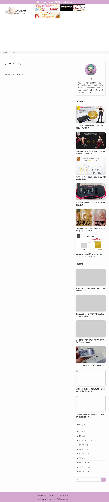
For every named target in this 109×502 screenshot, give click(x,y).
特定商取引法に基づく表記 (46, 495)
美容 (81, 458)
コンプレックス (85, 440)
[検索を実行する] (103, 480)
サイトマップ (84, 462)
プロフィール (84, 467)
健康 (81, 436)
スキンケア (83, 449)
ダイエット (83, 454)
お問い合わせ (84, 471)
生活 (81, 431)
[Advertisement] (54, 35)
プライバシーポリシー (64, 495)
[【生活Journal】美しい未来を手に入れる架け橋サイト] (16, 11)
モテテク (83, 445)
